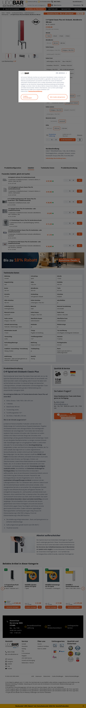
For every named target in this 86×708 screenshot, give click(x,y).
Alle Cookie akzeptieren (57, 97)
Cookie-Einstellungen (27, 97)
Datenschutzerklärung (35, 91)
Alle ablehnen (60, 73)
